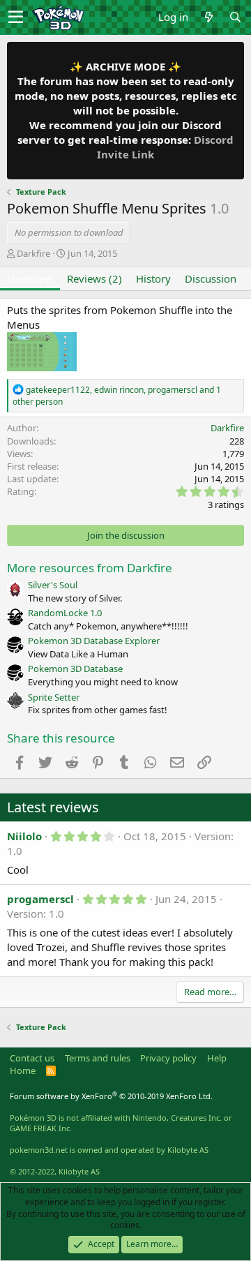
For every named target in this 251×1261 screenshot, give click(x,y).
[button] (16, 17)
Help (217, 1058)
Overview (30, 278)
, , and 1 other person (117, 396)
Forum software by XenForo (111, 1096)
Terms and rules (97, 1058)
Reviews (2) (94, 278)
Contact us (32, 1058)
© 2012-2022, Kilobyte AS (55, 1171)
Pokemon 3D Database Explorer (94, 640)
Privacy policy (168, 1058)
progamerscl (40, 899)
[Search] (235, 17)
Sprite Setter (53, 697)
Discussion (210, 278)
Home (23, 1070)
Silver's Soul (52, 585)
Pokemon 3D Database (75, 668)
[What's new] (208, 17)
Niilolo (24, 836)
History (153, 278)
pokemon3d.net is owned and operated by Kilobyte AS (109, 1149)
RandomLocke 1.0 (65, 612)
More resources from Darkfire (89, 568)
